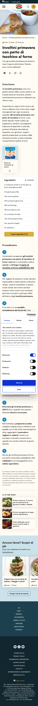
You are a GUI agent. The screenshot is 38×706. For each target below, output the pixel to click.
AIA (19, 608)
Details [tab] (19, 320)
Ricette (4, 37)
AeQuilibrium (19, 617)
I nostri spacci (19, 665)
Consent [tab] (7, 320)
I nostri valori (16, 2)
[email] (15, 73)
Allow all (19, 383)
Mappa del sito (19, 675)
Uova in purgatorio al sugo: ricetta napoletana (23, 513)
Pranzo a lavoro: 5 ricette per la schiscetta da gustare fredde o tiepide (23, 502)
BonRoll (19, 614)
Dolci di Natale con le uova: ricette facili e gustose (21, 524)
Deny (19, 389)
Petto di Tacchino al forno (8, 165)
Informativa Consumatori (19, 659)
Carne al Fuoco (19, 620)
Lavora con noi (19, 662)
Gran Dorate (19, 626)
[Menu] (4, 7)
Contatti (19, 669)
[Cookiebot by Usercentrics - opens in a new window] (27, 315)
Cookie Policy (19, 653)
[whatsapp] (20, 73)
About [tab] (31, 320)
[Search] (28, 6)
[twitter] (10, 73)
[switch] (33, 361)
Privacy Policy (19, 656)
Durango (19, 630)
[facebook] (4, 73)
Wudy (19, 611)
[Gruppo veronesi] (19, 681)
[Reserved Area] (33, 6)
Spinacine (19, 623)
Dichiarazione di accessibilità (19, 672)
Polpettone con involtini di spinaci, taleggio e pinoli (15, 580)
